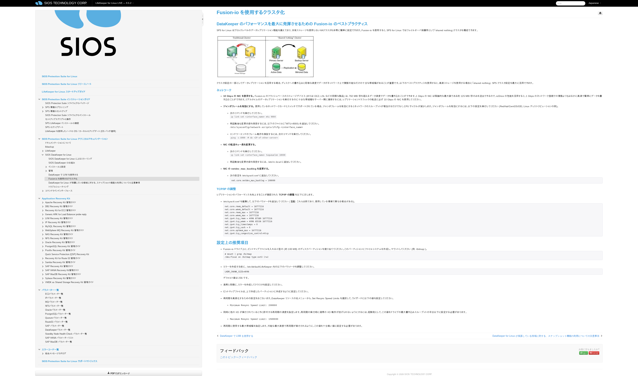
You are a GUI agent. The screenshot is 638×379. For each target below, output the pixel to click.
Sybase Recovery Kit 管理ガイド (60, 278)
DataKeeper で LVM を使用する (63, 175)
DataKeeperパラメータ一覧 (57, 330)
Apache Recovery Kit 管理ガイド (60, 202)
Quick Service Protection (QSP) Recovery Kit (67, 254)
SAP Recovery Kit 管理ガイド (59, 266)
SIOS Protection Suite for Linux (59, 76)
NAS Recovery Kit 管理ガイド (59, 234)
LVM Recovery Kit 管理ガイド (59, 218)
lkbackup (49, 147)
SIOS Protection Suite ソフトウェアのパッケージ (67, 103)
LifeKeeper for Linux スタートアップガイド (63, 91)
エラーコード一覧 (50, 349)
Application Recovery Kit (56, 198)
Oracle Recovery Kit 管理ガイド (60, 242)
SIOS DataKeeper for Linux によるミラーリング (70, 159)
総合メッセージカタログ (55, 353)
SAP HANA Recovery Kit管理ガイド (62, 270)
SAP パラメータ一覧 (54, 326)
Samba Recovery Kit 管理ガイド (60, 262)
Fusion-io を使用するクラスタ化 (63, 179)
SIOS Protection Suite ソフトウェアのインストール (68, 115)
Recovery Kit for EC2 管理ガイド (60, 210)
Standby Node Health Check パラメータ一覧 (66, 334)
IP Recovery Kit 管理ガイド (58, 222)
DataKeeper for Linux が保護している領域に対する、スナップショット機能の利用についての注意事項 (94, 183)
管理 (51, 171)
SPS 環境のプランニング (56, 107)
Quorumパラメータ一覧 (56, 318)
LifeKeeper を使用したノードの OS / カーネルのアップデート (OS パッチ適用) (80, 131)
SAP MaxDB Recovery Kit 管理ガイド (63, 274)
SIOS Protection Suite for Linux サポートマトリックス (69, 361)
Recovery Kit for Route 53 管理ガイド (62, 258)
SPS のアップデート (54, 127)
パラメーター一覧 (50, 290)
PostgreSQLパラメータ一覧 (58, 314)
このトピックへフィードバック (238, 357)
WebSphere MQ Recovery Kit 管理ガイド (64, 230)
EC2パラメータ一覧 (54, 294)
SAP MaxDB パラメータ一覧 (58, 342)
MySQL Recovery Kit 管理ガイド (60, 226)
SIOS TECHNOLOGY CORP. (65, 3)
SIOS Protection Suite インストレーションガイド (66, 99)
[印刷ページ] (600, 13)
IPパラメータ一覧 (53, 298)
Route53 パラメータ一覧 (56, 322)
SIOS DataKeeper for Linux (58, 155)
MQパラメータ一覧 (53, 302)
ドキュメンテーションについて (58, 143)
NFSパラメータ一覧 (54, 306)
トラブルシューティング (59, 187)
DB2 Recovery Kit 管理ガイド (59, 206)
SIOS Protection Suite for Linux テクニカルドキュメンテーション (75, 139)
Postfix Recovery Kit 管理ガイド (60, 250)
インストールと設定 (57, 167)
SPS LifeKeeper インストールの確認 (62, 123)
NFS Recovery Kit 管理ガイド (59, 238)
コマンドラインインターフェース (58, 191)
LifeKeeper (50, 151)
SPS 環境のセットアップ (56, 111)
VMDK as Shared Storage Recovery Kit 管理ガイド (69, 282)
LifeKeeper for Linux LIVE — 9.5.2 (114, 3)
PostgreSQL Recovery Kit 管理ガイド (62, 246)
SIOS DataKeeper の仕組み (62, 163)
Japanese (593, 3)
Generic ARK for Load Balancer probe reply (66, 214)
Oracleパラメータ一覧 (55, 310)
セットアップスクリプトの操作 (58, 119)
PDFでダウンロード (120, 373)
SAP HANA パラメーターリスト (59, 338)
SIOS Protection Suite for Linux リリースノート (66, 84)
